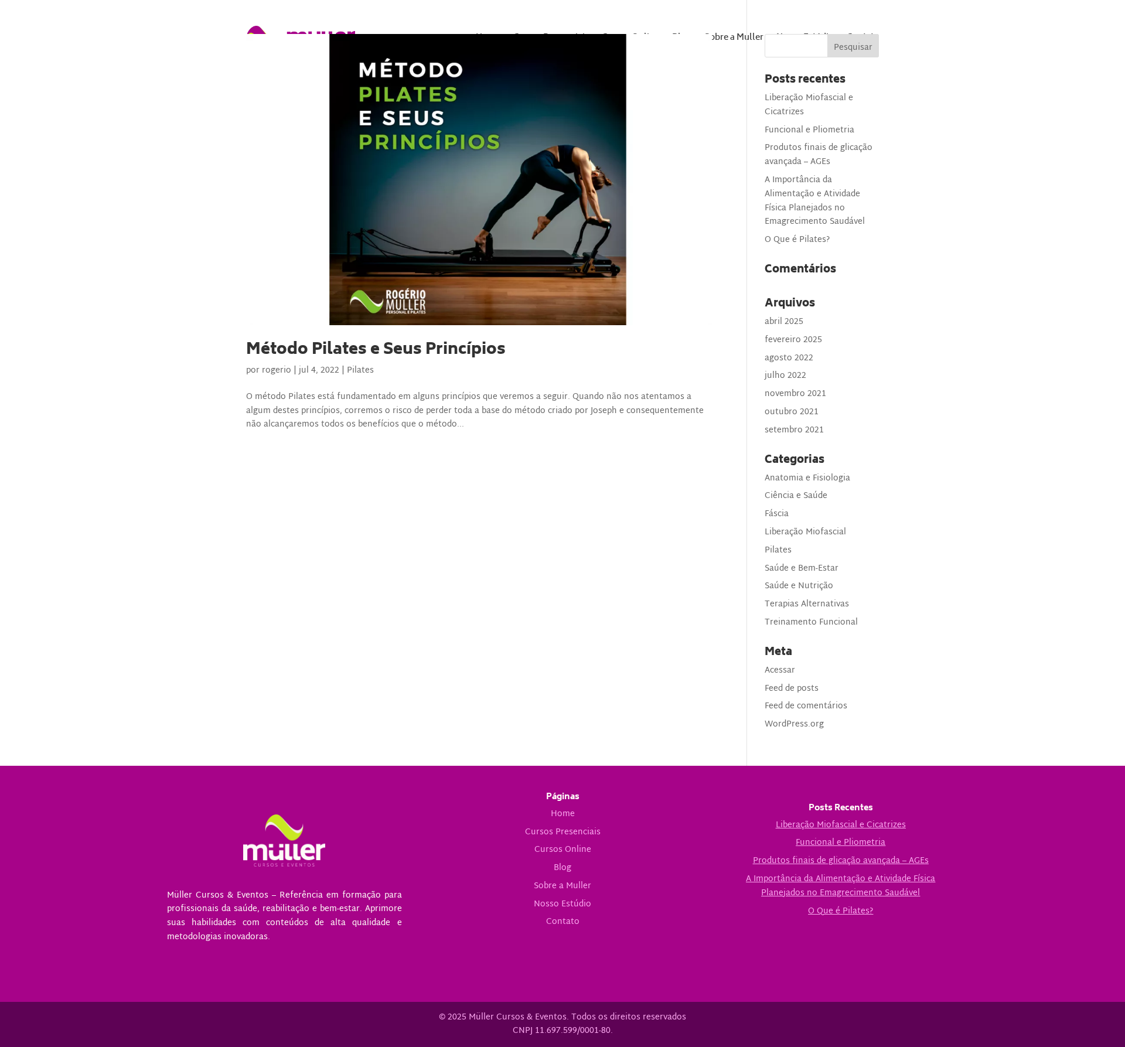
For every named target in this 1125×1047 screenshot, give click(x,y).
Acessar (780, 670)
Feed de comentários (806, 706)
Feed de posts (792, 688)
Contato (562, 922)
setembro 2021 (794, 430)
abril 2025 (784, 322)
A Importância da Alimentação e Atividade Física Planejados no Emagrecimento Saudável (815, 201)
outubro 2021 (792, 412)
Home (563, 814)
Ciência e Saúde (796, 496)
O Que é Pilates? (797, 240)
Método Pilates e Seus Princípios (376, 350)
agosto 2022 (789, 358)
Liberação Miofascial (805, 532)
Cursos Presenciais (563, 832)
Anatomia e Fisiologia (807, 478)
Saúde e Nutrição (799, 586)
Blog (562, 868)
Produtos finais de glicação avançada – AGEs (818, 155)
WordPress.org (794, 724)
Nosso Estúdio (562, 904)
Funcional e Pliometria (809, 130)
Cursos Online (562, 850)
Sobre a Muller (562, 886)
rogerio (276, 370)
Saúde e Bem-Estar (801, 568)
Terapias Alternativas (807, 604)
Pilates (360, 370)
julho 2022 (785, 376)
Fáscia (777, 514)
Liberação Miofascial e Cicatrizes (809, 105)
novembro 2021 (795, 394)
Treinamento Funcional (811, 622)
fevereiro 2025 (793, 340)
